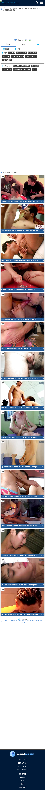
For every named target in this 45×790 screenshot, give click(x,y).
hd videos (35, 66)
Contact (22, 774)
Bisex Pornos (22, 770)
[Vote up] (26, 40)
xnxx (34, 69)
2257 (22, 784)
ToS (22, 781)
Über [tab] (8, 44)
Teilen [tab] (23, 44)
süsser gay (7, 69)
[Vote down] (30, 40)
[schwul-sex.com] (11, 2)
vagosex (27, 69)
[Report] (38, 44)
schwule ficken (17, 56)
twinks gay (17, 69)
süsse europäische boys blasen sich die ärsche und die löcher (23, 621)
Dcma (22, 777)
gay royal (32, 53)
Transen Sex (22, 766)
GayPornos (22, 760)
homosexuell (30, 56)
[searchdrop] (37, 2)
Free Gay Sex (23, 763)
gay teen (6, 56)
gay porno (25, 66)
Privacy (22, 787)
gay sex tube (22, 53)
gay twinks (7, 60)
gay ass (16, 66)
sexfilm (12, 53)
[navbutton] (41, 2)
